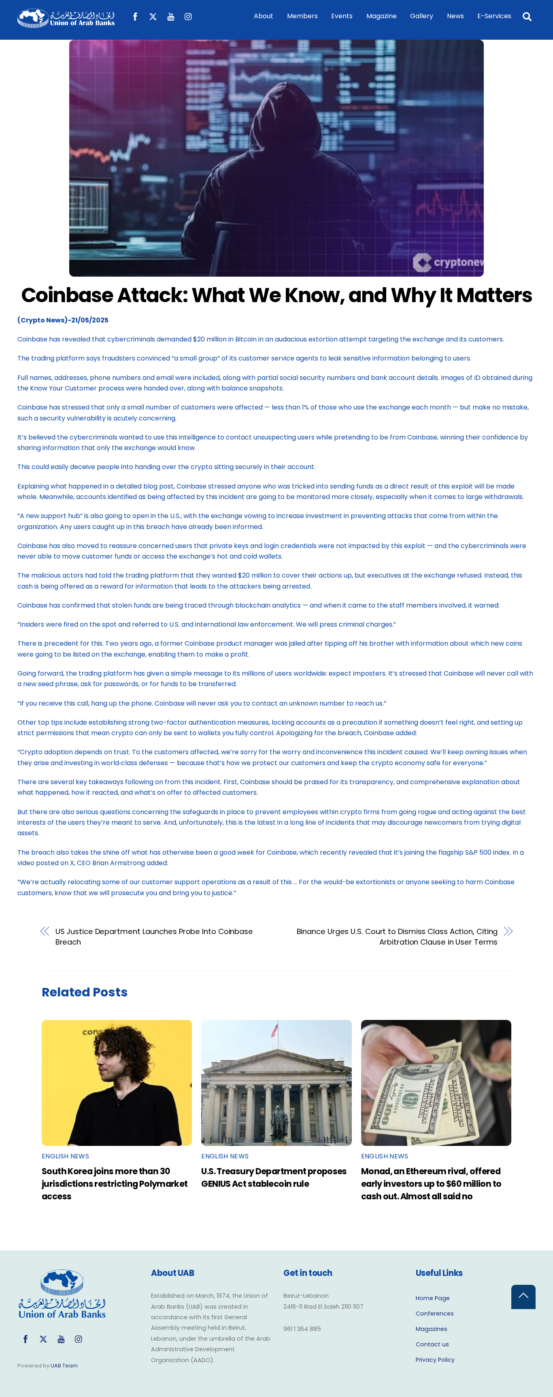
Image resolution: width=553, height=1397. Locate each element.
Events (342, 16)
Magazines (431, 1329)
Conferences (435, 1314)
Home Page (433, 1298)
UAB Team (64, 1365)
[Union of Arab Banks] (66, 24)
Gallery (421, 16)
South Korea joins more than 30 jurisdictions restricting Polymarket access (115, 1183)
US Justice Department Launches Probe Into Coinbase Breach (154, 936)
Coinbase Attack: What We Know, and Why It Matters (276, 295)
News (455, 16)
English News (65, 1156)
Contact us (432, 1344)
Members (302, 16)
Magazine (381, 16)
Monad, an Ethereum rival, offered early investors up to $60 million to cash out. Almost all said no (431, 1183)
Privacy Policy (435, 1360)
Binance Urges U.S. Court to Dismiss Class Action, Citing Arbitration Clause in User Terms (397, 936)
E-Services (494, 16)
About (263, 16)
